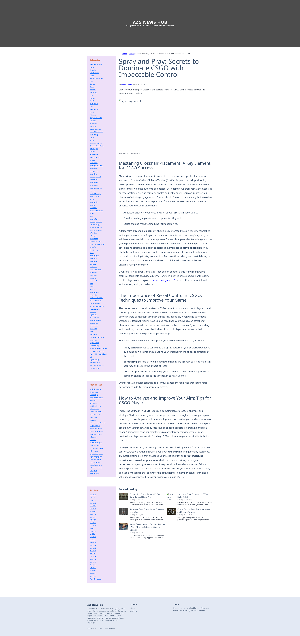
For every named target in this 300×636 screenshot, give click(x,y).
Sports (92, 76)
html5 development (96, 389)
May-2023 (93, 506)
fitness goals (94, 392)
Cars (91, 95)
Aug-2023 (93, 537)
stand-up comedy (95, 459)
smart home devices (96, 431)
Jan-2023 (93, 500)
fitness (92, 213)
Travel (92, 112)
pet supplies (94, 168)
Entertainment (94, 73)
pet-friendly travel (95, 406)
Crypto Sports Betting (97, 337)
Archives (133, 611)
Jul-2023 (92, 540)
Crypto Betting (94, 360)
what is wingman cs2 (164, 280)
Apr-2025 (93, 573)
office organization (96, 222)
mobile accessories (96, 227)
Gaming (132, 53)
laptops (92, 289)
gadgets (92, 160)
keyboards (93, 315)
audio (91, 287)
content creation (95, 309)
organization (94, 326)
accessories (94, 163)
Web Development (96, 64)
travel (92, 253)
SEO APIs (93, 121)
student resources (96, 242)
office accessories (95, 301)
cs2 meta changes (96, 443)
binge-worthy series (96, 398)
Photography (94, 104)
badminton (93, 400)
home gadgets (94, 292)
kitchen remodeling (96, 412)
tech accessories (95, 129)
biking (92, 199)
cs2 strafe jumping (96, 468)
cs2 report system (95, 434)
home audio (94, 182)
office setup (93, 295)
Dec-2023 (93, 503)
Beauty (92, 87)
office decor (94, 233)
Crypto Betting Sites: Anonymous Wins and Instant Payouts (194, 510)
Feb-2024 (93, 520)
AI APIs (92, 140)
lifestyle (92, 152)
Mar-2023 (93, 562)
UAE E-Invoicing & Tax (97, 365)
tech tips (92, 191)
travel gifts (93, 258)
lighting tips (93, 236)
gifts (91, 216)
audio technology (95, 194)
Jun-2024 (93, 531)
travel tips (93, 312)
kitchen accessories (96, 298)
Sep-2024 (93, 545)
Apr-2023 (93, 523)
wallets (92, 332)
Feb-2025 (93, 568)
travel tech (93, 329)
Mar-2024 (93, 517)
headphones (94, 323)
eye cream (93, 417)
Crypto (92, 137)
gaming (92, 205)
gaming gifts (94, 202)
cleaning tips (94, 171)
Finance (92, 98)
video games (94, 451)
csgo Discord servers (96, 465)
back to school (94, 197)
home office (94, 219)
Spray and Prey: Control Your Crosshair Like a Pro (147, 510)
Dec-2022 (93, 551)
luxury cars (93, 471)
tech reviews (94, 185)
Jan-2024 (93, 554)
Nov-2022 (93, 528)
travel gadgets (94, 256)
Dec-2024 (93, 565)
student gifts (94, 239)
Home (124, 53)
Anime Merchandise (96, 132)
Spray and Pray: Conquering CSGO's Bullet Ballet (193, 495)
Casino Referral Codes (97, 146)
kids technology (95, 225)
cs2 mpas (93, 420)
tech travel (93, 281)
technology (93, 123)
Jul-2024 (92, 497)
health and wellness (96, 211)
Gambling (93, 126)
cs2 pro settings (95, 426)
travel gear (93, 261)
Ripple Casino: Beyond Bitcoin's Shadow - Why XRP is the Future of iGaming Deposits (147, 527)
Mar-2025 (93, 576)
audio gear (93, 275)
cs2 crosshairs (94, 409)
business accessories (97, 306)
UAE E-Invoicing (95, 362)
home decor (94, 174)
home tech (93, 340)
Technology (93, 93)
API (91, 357)
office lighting (94, 317)
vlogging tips (94, 250)
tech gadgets (94, 149)
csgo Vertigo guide (96, 457)
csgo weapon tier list (96, 448)
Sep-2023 (93, 556)
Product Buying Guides (97, 351)
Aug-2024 (93, 559)
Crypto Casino (94, 343)
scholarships (94, 395)
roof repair (93, 403)
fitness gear (94, 272)
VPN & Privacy (94, 368)
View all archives (95, 579)
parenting (93, 278)
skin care (93, 440)
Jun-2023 (93, 534)
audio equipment (95, 177)
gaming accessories (96, 166)
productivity (93, 180)
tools (91, 284)
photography (94, 135)
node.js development (96, 429)
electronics (93, 334)
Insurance (93, 90)
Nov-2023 (93, 548)
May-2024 (93, 512)
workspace (93, 267)
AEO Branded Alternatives (98, 348)
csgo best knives (95, 462)
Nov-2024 (93, 514)
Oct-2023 (93, 509)
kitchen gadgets (95, 303)
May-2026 (93, 571)
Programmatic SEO (96, 118)
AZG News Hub (150, 22)
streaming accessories (97, 244)
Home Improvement (96, 78)
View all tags (94, 474)
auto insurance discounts (98, 423)
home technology (95, 320)
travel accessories (96, 188)
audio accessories (95, 270)
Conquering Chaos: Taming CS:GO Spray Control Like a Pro (145, 495)
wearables (93, 264)
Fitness (92, 67)
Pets (91, 81)
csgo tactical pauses (96, 454)
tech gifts (93, 247)
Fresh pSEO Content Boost (98, 354)
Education (93, 70)
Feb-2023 (93, 542)
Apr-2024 (93, 495)
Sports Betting (94, 346)
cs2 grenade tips (95, 445)
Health (92, 101)
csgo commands (95, 414)
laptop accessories (96, 230)
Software (93, 115)
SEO (91, 107)
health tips (93, 208)
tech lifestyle (94, 154)
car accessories (95, 157)
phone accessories (96, 143)
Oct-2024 (93, 526)
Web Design (94, 109)
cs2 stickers (93, 437)
